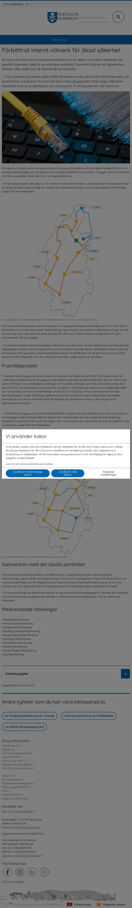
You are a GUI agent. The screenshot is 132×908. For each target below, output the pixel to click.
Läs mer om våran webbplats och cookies (29, 463)
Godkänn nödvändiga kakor (27, 473)
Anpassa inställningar (109, 473)
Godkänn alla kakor (68, 473)
